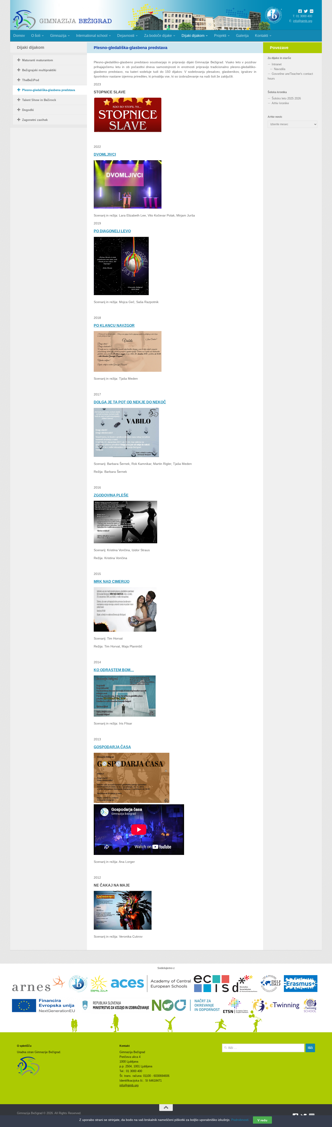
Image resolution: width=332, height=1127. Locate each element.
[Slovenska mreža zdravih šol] (101, 994)
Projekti (220, 36)
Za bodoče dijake (158, 36)
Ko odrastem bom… (114, 670)
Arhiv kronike (280, 103)
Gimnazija (58, 36)
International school (92, 36)
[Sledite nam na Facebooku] (301, 11)
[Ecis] (213, 994)
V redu (262, 1120)
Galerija (242, 36)
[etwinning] (277, 1016)
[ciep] (272, 994)
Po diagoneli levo (112, 231)
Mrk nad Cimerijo (111, 581)
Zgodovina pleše (111, 495)
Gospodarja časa (112, 747)
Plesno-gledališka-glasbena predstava (48, 90)
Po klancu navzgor (114, 325)
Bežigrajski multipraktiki (39, 70)
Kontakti (261, 36)
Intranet (277, 64)
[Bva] (246, 994)
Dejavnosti (125, 36)
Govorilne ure (280, 73)
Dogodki (28, 110)
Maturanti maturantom (37, 60)
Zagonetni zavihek (35, 120)
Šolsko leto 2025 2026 (286, 98)
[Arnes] (40, 994)
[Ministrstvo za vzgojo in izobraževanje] (117, 1016)
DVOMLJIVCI (105, 154)
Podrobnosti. (240, 1120)
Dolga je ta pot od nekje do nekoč (130, 402)
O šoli (35, 36)
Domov (19, 36)
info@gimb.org (302, 21)
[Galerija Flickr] (311, 11)
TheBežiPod (30, 80)
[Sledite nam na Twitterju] (306, 11)
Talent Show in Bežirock (39, 100)
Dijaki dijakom (193, 36)
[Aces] (152, 994)
